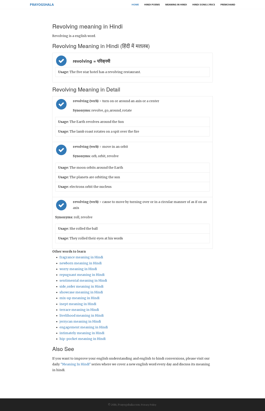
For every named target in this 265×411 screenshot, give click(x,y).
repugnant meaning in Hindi (82, 275)
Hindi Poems (152, 4)
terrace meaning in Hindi (79, 310)
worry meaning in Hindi (78, 269)
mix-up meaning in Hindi (79, 298)
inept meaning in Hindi (77, 304)
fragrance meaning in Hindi (81, 257)
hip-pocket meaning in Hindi (82, 339)
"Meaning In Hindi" (76, 364)
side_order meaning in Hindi (81, 286)
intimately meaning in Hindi (81, 333)
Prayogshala (42, 4)
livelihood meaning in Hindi (81, 316)
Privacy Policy (148, 404)
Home (135, 4)
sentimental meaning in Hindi (83, 281)
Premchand (227, 4)
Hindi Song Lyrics (203, 4)
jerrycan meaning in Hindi (80, 321)
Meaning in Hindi (176, 4)
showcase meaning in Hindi (81, 292)
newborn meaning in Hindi (80, 263)
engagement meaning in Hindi (83, 327)
